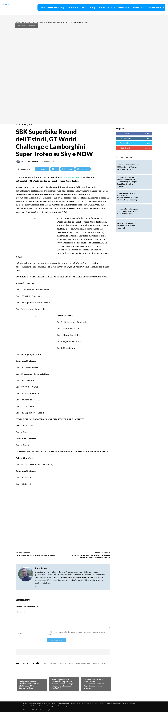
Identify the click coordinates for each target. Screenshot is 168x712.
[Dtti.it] (17, 7)
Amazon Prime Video (83, 663)
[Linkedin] (36, 586)
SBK (33, 25)
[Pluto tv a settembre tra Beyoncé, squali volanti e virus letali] (145, 225)
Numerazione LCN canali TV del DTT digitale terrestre (88, 703)
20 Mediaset (53, 663)
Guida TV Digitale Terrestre (60, 703)
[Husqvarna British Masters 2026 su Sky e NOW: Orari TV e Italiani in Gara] (31, 678)
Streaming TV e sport (114, 703)
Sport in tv (27, 25)
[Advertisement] (35, 236)
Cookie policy (62, 706)
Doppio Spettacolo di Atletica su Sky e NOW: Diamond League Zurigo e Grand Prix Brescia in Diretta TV (62, 683)
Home (20, 25)
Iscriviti (147, 148)
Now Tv (86, 675)
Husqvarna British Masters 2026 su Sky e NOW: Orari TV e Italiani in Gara (29, 685)
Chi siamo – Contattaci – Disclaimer (34, 706)
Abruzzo (63, 663)
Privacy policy (51, 706)
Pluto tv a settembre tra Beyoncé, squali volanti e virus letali (127, 225)
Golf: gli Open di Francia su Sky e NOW (35, 555)
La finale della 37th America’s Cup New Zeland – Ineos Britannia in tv (90, 556)
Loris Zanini (32, 162)
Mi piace (148, 133)
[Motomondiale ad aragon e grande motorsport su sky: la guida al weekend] (145, 211)
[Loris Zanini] (18, 161)
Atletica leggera (58, 675)
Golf (21, 677)
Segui (149, 138)
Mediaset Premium (129, 703)
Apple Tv (96, 663)
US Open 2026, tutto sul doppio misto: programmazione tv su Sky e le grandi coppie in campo (94, 683)
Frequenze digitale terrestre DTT (39, 703)
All (45, 663)
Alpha (71, 663)
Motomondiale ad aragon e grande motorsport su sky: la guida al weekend (127, 211)
